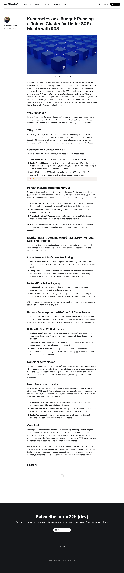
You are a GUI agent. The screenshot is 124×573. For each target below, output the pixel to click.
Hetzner (85, 91)
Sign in (106, 4)
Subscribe (115, 4)
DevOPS (38, 4)
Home (25, 4)
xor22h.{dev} (11, 4)
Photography (56, 4)
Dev (31, 4)
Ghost (73, 560)
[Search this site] (100, 4)
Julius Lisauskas (10, 26)
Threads (62, 546)
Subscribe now (63, 530)
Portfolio (46, 4)
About (65, 4)
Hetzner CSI (62, 187)
